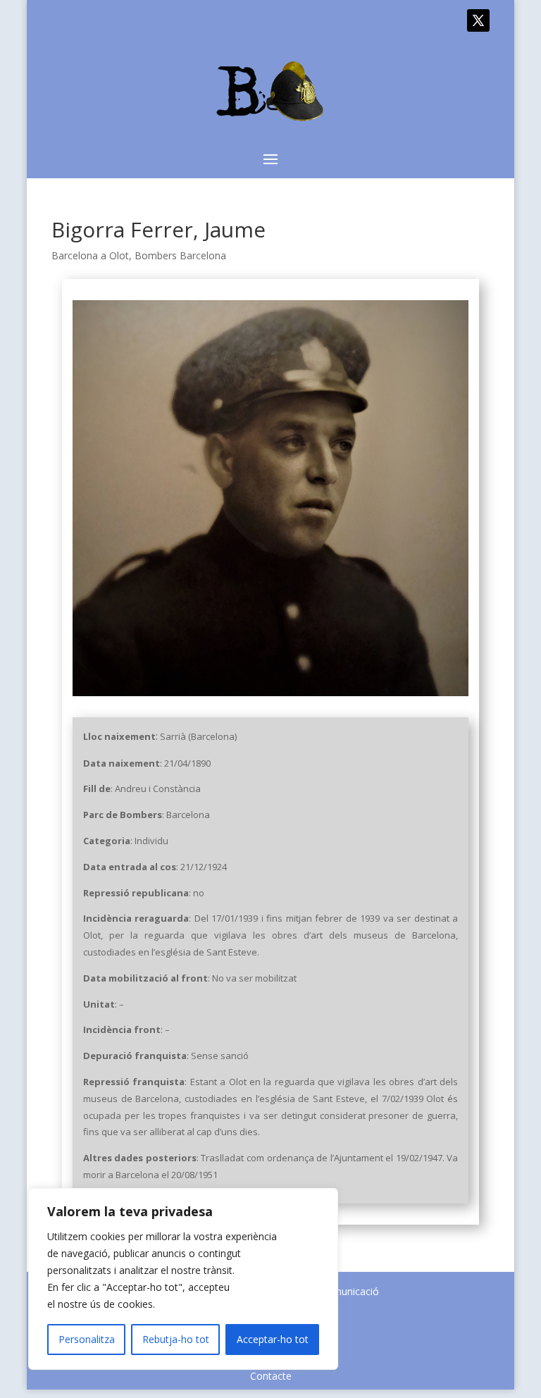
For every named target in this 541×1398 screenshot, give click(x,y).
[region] (183, 1279)
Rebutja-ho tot (175, 1339)
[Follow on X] (478, 20)
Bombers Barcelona (180, 255)
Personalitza (86, 1339)
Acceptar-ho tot (273, 1339)
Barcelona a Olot (90, 255)
